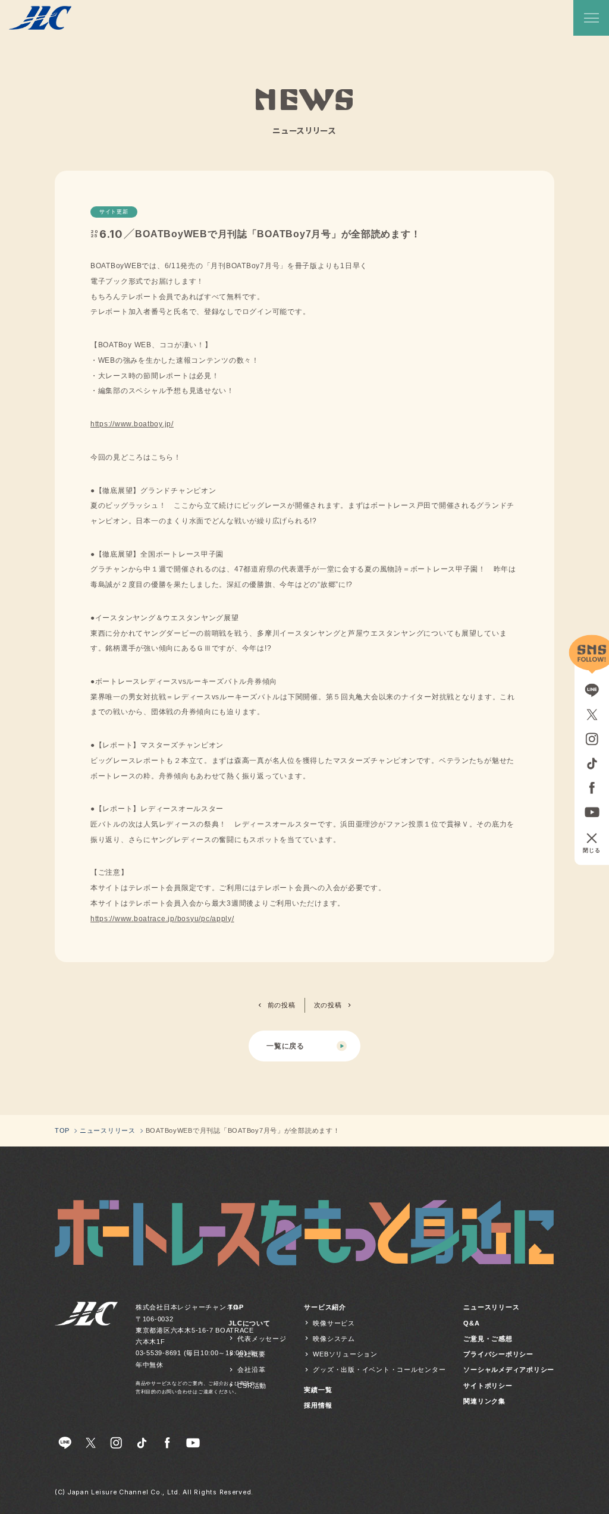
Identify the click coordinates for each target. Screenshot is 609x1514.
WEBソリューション (345, 1354)
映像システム (333, 1338)
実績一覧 (318, 1389)
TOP (235, 1307)
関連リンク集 (484, 1401)
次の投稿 (328, 1005)
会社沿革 (251, 1369)
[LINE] (65, 1443)
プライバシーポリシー (498, 1354)
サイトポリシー (487, 1385)
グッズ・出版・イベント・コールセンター (379, 1369)
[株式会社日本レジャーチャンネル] (86, 1349)
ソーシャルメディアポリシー (508, 1369)
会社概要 (251, 1354)
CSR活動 (251, 1385)
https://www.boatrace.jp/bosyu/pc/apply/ (162, 919)
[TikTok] (142, 1443)
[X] (91, 1443)
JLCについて (249, 1323)
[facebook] (167, 1443)
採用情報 (318, 1405)
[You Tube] (193, 1443)
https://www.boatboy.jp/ (132, 424)
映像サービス (333, 1323)
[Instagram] (116, 1443)
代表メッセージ (261, 1338)
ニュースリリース (491, 1307)
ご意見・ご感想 (487, 1338)
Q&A (471, 1323)
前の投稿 (282, 1005)
